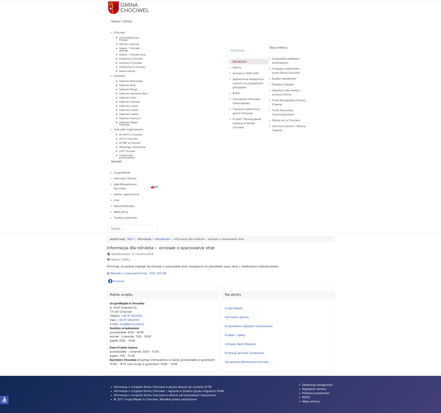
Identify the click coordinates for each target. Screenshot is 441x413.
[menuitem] (167, 24)
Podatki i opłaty (235, 335)
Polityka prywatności (316, 393)
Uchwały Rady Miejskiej (240, 344)
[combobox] (132, 228)
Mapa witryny (311, 401)
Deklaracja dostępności (317, 384)
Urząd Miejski (234, 308)
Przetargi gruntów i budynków (244, 353)
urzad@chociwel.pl (131, 324)
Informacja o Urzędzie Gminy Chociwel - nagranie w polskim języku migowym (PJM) (169, 391)
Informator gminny (237, 317)
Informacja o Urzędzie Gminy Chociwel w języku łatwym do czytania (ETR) (163, 387)
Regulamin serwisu (314, 389)
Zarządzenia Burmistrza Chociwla (247, 362)
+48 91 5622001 (131, 315)
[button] (116, 281)
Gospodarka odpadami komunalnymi (249, 326)
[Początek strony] (435, 406)
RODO (306, 397)
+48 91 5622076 (128, 320)
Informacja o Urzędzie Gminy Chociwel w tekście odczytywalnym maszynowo (165, 395)
